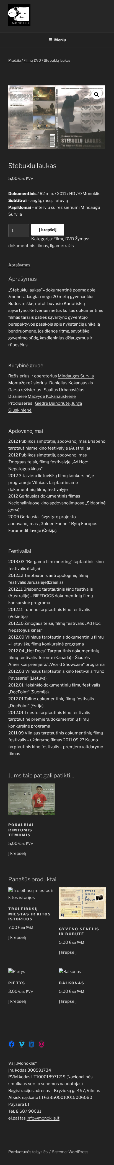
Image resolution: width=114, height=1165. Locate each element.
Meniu (60, 39)
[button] (97, 94)
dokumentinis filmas (28, 245)
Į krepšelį (47, 229)
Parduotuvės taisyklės (28, 1151)
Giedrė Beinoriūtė (52, 403)
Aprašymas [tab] (19, 265)
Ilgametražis (62, 245)
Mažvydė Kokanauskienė (52, 396)
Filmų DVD (32, 60)
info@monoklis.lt (43, 1118)
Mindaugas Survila (76, 376)
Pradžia (14, 60)
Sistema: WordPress (70, 1151)
